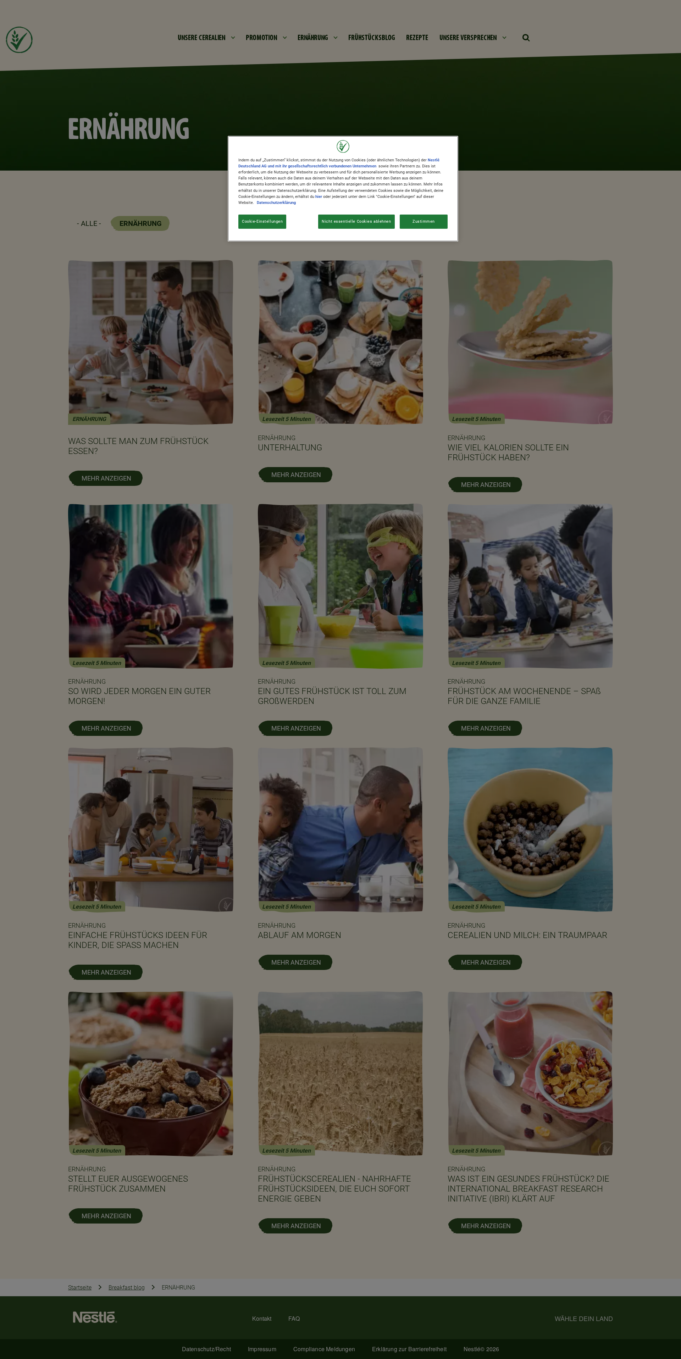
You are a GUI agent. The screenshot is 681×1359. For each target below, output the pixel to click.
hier (318, 196)
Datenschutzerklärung (276, 202)
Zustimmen (424, 221)
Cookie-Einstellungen (262, 221)
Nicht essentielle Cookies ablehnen (356, 221)
